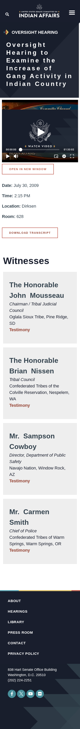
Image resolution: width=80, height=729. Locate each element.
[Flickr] (40, 694)
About (14, 601)
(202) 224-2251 (20, 680)
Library (16, 622)
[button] (72, 13)
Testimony (19, 329)
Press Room (20, 632)
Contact (17, 643)
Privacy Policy (23, 654)
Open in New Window (28, 169)
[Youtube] (30, 694)
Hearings (17, 611)
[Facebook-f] (12, 694)
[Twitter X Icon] (21, 694)
